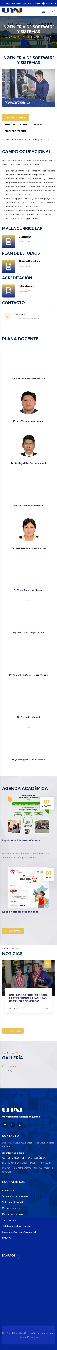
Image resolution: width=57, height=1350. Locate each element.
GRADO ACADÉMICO (15, 117)
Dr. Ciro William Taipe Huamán (28, 421)
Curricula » (25, 236)
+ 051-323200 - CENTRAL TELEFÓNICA (26, 1158)
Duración (38, 124)
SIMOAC (6, 1237)
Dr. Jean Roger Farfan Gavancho (28, 759)
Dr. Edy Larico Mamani (28, 717)
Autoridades (8, 1190)
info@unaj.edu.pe (15, 1153)
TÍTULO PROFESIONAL (16, 124)
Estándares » (26, 286)
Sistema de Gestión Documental (19, 1232)
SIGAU (37, 3)
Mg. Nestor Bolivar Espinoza (28, 505)
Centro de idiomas (11, 1208)
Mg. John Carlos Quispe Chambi (28, 632)
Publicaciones (9, 1220)
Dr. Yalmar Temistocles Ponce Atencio (28, 675)
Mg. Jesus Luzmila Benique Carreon (28, 548)
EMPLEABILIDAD (13, 3)
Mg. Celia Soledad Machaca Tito (28, 378)
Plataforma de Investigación (16, 1226)
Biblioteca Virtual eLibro (14, 1202)
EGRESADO (27, 3)
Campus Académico (12, 1214)
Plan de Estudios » (29, 261)
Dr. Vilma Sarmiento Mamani (28, 590)
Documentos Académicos (15, 1196)
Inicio (7, 37)
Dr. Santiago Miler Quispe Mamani (28, 463)
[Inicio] (12, 11)
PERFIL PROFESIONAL (15, 131)
